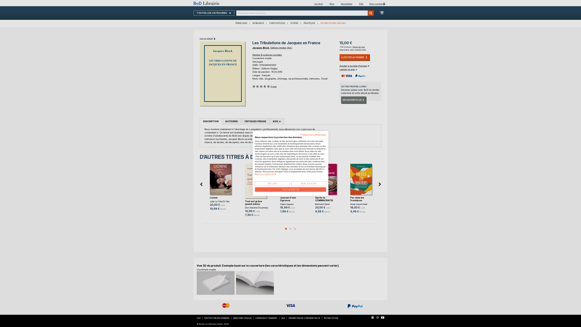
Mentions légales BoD (265, 174)
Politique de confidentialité (313, 135)
